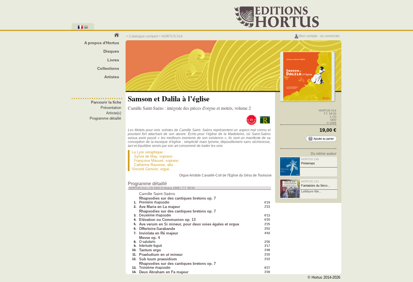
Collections (108, 68)
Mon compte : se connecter (319, 36)
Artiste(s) (113, 113)
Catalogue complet (143, 36)
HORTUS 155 (310, 181)
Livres (113, 60)
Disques (111, 51)
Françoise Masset (148, 160)
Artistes (111, 77)
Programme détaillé (105, 118)
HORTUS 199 (310, 159)
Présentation (111, 108)
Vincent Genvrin (145, 169)
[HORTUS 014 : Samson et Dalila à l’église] (307, 100)
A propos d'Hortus (101, 43)
